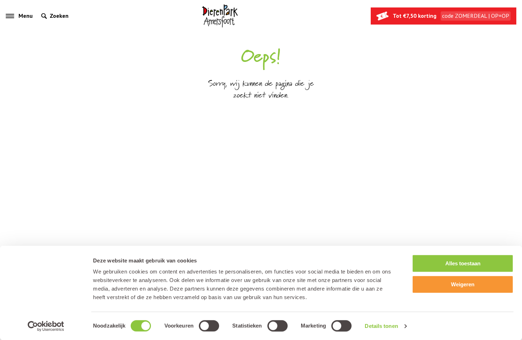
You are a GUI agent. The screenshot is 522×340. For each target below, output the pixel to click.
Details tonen (381, 326)
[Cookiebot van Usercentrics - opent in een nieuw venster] (46, 326)
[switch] (209, 325)
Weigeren (462, 284)
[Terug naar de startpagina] (219, 16)
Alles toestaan (462, 263)
